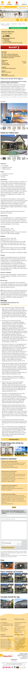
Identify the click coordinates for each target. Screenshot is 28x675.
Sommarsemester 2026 (20, 626)
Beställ (14, 47)
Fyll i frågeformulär (19, 645)
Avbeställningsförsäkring (20, 646)
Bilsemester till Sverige (5, 645)
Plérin (24, 23)
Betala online (3, 628)
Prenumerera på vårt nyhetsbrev (19, 648)
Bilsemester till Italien (5, 639)
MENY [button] (2, 7)
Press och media (4, 629)
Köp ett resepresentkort (20, 640)
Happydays (3, 23)
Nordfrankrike (14, 23)
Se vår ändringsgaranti (19, 643)
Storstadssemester (19, 630)
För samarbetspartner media (7, 624)
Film (1, 626)
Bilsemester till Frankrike (6, 642)
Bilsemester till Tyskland (6, 643)
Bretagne (20, 23)
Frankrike (8, 23)
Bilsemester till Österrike (6, 641)
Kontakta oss (3, 630)
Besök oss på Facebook (20, 639)
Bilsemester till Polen (5, 648)
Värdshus (17, 625)
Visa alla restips (13, 439)
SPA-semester (18, 629)
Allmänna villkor (14, 660)
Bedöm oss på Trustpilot (20, 638)
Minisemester (18, 624)
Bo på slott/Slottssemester (20, 622)
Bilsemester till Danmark (6, 646)
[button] (2, 115)
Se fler (14, 507)
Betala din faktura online (20, 642)
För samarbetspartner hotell (7, 625)
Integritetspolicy (14, 659)
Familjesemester (18, 632)
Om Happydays (4, 622)
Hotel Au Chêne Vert (5, 25)
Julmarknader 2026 (19, 628)
